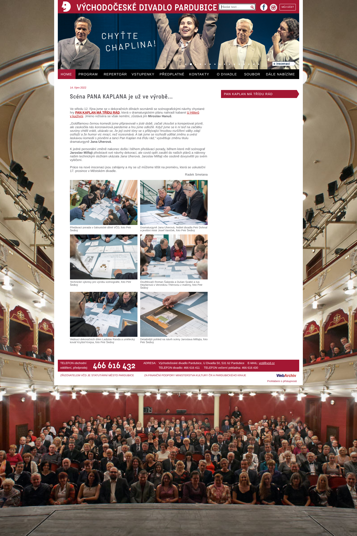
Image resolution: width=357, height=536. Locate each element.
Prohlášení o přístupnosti (282, 381)
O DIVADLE (227, 74)
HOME (66, 74)
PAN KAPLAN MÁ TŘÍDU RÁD (248, 94)
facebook (263, 6)
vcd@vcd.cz (267, 363)
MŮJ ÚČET (287, 7)
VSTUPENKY (143, 74)
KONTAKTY (199, 74)
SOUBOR (252, 74)
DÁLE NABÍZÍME (280, 74)
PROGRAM (88, 74)
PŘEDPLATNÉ (172, 74)
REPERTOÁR (115, 74)
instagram (273, 7)
